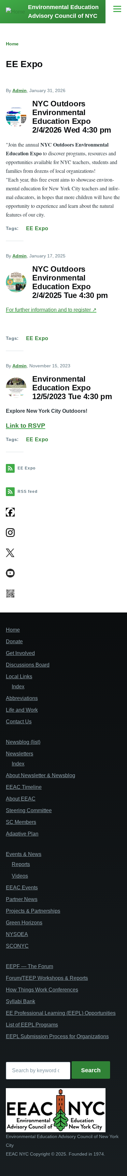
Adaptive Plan (22, 834)
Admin (19, 90)
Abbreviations (22, 698)
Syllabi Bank (20, 1001)
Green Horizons (24, 922)
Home (12, 43)
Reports (21, 864)
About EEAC (20, 799)
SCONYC (17, 946)
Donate (14, 641)
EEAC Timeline (24, 787)
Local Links (19, 676)
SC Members (21, 822)
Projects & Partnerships (33, 911)
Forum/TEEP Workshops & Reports (47, 978)
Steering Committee (29, 810)
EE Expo (37, 228)
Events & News (23, 854)
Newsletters (19, 753)
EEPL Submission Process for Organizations (57, 1036)
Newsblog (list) (23, 742)
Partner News (21, 899)
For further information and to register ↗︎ (51, 310)
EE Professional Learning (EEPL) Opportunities (61, 1013)
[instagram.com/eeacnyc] (63, 532)
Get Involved (20, 653)
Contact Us (19, 721)
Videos (20, 876)
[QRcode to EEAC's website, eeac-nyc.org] (63, 593)
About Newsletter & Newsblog (40, 775)
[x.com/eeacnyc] (63, 553)
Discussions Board (27, 665)
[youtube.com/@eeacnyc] (63, 573)
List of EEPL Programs (32, 1025)
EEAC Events (22, 887)
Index (18, 686)
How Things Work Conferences (42, 989)
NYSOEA (17, 934)
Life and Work (22, 710)
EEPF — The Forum (29, 966)
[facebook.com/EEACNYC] (10, 512)
